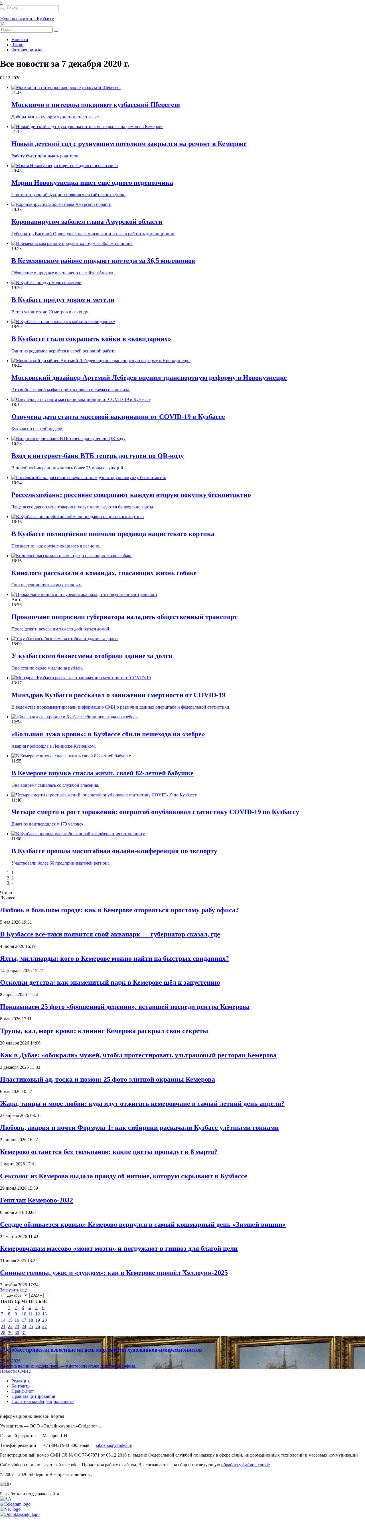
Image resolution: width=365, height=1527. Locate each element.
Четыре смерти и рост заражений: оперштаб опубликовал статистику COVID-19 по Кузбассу (155, 812)
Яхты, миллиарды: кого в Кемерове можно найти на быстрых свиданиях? (114, 958)
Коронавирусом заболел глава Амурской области (87, 221)
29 (10, 1332)
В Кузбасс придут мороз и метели (62, 299)
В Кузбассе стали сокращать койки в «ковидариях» (91, 338)
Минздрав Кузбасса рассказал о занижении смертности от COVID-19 (118, 695)
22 (10, 1326)
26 (37, 1326)
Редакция (20, 1380)
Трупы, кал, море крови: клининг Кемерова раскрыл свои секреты (104, 1031)
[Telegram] (15, 1504)
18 (31, 1320)
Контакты (21, 1386)
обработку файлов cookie (245, 1464)
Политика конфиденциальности (42, 1401)
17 (24, 1320)
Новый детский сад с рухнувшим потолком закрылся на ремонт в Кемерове (129, 143)
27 (44, 1326)
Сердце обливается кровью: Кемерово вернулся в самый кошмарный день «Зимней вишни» (143, 1224)
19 (37, 1320)
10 (24, 1313)
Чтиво (17, 44)
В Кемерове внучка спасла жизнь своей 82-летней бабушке (102, 773)
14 (3, 1320)
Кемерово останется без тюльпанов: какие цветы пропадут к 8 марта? (109, 1151)
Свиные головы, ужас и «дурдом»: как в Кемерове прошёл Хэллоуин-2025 (114, 1272)
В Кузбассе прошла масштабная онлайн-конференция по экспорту (114, 851)
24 (24, 1326)
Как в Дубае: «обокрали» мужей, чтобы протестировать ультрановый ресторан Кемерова (138, 1055)
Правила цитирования (33, 1396)
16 (17, 1320)
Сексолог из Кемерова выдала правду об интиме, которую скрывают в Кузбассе (123, 1176)
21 (3, 1326)
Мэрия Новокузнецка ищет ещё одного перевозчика (92, 182)
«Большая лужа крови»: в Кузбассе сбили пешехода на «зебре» (108, 734)
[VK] (10, 1509)
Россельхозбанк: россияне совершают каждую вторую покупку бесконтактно (131, 494)
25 (31, 1326)
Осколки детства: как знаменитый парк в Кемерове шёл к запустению (110, 982)
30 (17, 1332)
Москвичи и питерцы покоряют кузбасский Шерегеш (95, 104)
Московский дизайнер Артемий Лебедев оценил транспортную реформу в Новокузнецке (149, 377)
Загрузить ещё (14, 1289)
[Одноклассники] (20, 1514)
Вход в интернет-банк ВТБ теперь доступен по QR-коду (97, 455)
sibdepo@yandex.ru (114, 1445)
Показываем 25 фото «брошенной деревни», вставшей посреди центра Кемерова (125, 1006)
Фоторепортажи (27, 49)
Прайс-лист (22, 1391)
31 (24, 1332)
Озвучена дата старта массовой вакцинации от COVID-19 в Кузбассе (118, 416)
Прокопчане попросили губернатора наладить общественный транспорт (124, 616)
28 (3, 1332)
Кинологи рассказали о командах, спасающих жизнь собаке (104, 573)
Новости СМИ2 (15, 1371)
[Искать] (2, 9)
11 (31, 1313)
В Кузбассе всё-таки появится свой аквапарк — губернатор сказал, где (110, 934)
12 (37, 1313)
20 (44, 1320)
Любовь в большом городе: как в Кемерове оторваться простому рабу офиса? (119, 910)
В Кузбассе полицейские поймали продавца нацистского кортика (112, 534)
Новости (19, 39)
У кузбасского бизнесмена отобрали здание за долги (92, 656)
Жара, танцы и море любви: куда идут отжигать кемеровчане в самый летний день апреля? (142, 1103)
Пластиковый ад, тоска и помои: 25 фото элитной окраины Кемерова (107, 1079)
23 (17, 1326)
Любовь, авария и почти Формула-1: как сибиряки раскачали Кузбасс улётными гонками (139, 1127)
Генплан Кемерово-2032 (36, 1200)
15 (10, 1320)
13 (44, 1313)
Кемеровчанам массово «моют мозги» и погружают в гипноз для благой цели (119, 1248)
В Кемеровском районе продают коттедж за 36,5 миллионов (103, 260)
